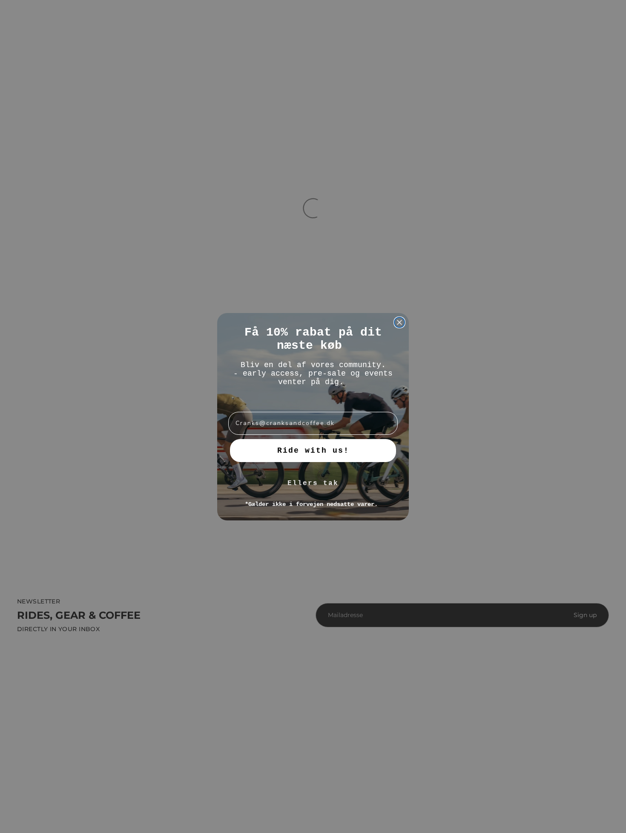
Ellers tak (313, 483)
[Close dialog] (399, 322)
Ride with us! (313, 450)
